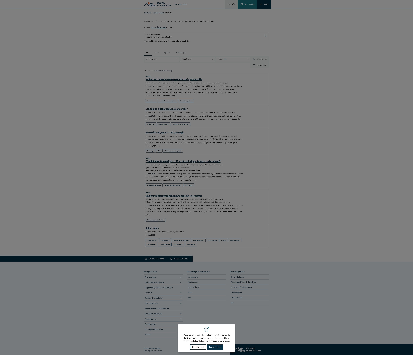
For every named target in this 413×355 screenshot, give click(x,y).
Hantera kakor (198, 347)
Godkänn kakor (215, 347)
